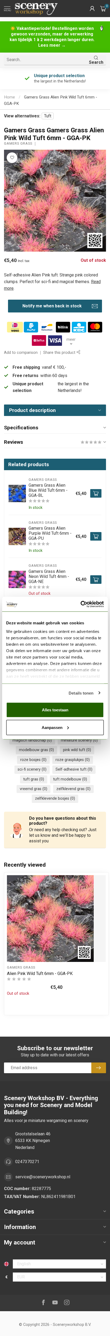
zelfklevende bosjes (55, 798)
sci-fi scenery (32, 769)
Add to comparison (21, 352)
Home (9, 97)
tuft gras (33, 779)
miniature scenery (79, 740)
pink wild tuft (77, 750)
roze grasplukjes (73, 760)
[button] (92, 8)
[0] (103, 8)
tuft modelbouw (70, 779)
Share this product (59, 352)
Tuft (47, 115)
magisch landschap (32, 740)
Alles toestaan (55, 710)
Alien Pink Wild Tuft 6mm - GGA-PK (40, 973)
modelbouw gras (36, 750)
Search (96, 62)
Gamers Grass (18, 143)
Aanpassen (52, 727)
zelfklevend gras (73, 789)
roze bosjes (33, 760)
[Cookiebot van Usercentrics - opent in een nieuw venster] (80, 604)
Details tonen (81, 693)
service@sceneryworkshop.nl (42, 1176)
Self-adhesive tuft (74, 769)
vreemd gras (33, 789)
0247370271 (27, 1161)
